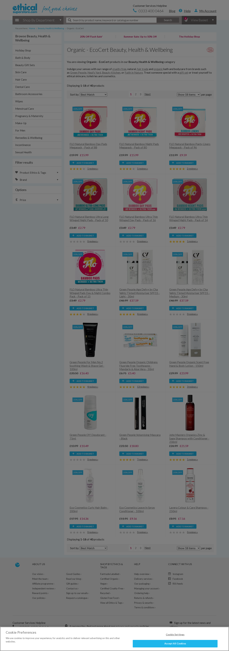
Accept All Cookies (175, 643)
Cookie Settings (175, 634)
